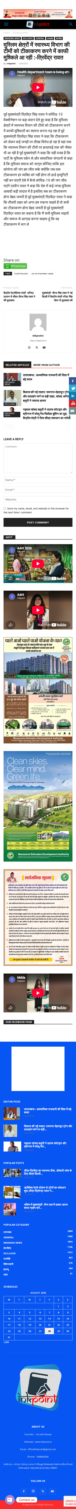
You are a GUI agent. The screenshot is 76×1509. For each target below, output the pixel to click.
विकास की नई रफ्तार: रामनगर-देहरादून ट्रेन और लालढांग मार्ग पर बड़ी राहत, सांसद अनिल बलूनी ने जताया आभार (46, 396)
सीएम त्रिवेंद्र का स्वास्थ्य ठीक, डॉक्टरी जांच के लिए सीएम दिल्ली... (48, 1172)
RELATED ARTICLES (17, 365)
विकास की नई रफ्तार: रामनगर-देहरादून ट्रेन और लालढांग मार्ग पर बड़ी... (48, 1127)
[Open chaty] (10, 1500)
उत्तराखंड (50, 38)
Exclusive (28, 38)
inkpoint (11, 63)
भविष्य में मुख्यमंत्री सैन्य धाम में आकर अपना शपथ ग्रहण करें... (46, 1206)
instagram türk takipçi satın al (30, 250)
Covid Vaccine (21, 273)
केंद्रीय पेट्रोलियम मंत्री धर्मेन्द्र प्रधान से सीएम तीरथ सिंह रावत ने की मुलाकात (19, 296)
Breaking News (20, 32)
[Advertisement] (38, 1069)
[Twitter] (38, 348)
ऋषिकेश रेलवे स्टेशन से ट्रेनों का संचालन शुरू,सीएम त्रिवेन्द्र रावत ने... (45, 1189)
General (40, 38)
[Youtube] (45, 348)
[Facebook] (23, 1491)
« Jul (6, 1342)
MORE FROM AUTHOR (46, 365)
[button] (6, 24)
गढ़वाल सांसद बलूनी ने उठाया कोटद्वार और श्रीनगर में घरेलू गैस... (45, 1144)
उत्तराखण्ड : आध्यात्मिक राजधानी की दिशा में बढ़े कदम (47, 1110)
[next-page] (11, 427)
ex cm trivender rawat (42, 273)
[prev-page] (6, 427)
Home (7, 32)
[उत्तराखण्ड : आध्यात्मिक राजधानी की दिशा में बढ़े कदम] (12, 379)
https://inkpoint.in (38, 340)
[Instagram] (31, 348)
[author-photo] (38, 330)
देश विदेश (59, 38)
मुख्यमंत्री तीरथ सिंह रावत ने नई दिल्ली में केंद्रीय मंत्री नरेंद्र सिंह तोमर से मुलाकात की (57, 296)
